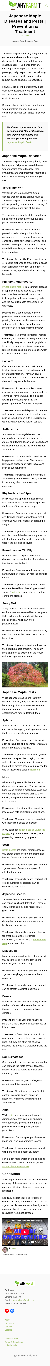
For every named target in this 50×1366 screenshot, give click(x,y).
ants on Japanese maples (15, 1166)
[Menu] (3, 5)
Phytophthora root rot (13, 287)
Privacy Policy (11, 1339)
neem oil (35, 769)
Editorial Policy (11, 1345)
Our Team (9, 1323)
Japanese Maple (18, 41)
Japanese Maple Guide (19, 142)
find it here (17, 592)
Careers (8, 1330)
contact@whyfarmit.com (23, 1300)
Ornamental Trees (31, 41)
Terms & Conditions (14, 1342)
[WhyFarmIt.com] (25, 5)
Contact (8, 1326)
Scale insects (9, 850)
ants (11, 1115)
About (7, 1320)
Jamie (26, 35)
